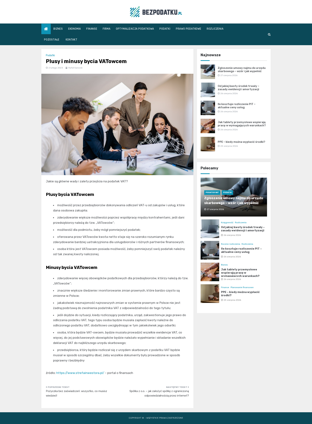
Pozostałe (51, 39)
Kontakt (71, 39)
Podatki (164, 28)
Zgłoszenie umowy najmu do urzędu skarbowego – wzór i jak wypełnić (242, 69)
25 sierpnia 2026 (232, 300)
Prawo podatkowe (188, 28)
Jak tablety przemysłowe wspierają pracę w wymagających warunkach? (242, 124)
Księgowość (227, 222)
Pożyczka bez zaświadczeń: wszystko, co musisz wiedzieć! (76, 393)
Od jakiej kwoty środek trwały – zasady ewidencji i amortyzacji (238, 87)
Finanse (91, 28)
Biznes (58, 28)
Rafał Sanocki (75, 68)
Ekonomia (74, 28)
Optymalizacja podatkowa (135, 28)
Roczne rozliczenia (230, 244)
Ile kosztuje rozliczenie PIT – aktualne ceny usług (236, 105)
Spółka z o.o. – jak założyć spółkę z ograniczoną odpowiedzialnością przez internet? (159, 393)
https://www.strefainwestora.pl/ (80, 373)
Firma (106, 28)
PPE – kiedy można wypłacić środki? (241, 142)
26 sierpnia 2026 (232, 235)
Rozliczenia (215, 28)
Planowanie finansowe (242, 287)
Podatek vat (212, 192)
